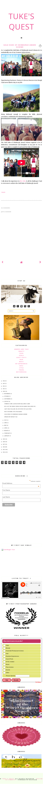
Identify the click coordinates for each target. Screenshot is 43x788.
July (5, 420)
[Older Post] (40, 262)
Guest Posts (9, 659)
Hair (7, 653)
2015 (4, 449)
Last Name (6, 497)
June (5, 422)
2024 (4, 380)
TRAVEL (21, 370)
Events (8, 670)
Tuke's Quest (21, 21)
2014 (4, 452)
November (7, 393)
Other (7, 672)
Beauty (8, 648)
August (6, 401)
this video (23, 181)
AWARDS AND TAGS (21, 349)
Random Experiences (12, 656)
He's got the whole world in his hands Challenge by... (20, 406)
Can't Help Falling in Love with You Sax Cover (18, 409)
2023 (4, 383)
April (6, 428)
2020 (4, 391)
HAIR (21, 359)
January (6, 435)
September (7, 398)
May (5, 425)
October (6, 396)
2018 (4, 441)
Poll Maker (38, 682)
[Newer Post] (2, 262)
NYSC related (10, 661)
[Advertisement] (22, 272)
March (6, 430)
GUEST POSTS (21, 357)
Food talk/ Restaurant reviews (15, 651)
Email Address (20, 483)
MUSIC (21, 361)
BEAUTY (21, 351)
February (7, 433)
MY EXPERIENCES (21, 363)
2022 (4, 386)
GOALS (21, 355)
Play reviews (10, 667)
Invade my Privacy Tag (10, 416)
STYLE (21, 368)
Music (7, 664)
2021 (4, 388)
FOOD (21, 353)
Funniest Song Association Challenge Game (17, 403)
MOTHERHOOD (21, 372)
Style (7, 645)
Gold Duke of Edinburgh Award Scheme (15, 414)
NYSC (21, 366)
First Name (6, 490)
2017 (4, 444)
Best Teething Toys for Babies (13, 411)
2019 (4, 439)
